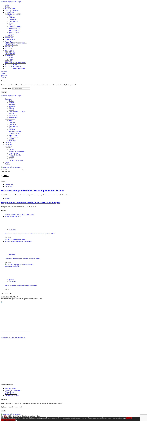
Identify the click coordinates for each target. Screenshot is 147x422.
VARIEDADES (10, 54)
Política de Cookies (15, 155)
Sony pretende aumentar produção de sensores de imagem (30, 202)
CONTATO (8, 61)
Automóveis (12, 115)
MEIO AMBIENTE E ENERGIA (16, 43)
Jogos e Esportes (14, 30)
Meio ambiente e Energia (17, 112)
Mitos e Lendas (13, 32)
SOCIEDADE (9, 50)
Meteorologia (13, 117)
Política (11, 101)
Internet (11, 110)
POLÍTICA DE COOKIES (13, 66)
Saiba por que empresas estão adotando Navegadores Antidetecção (21, 285)
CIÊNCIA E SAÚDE (12, 10)
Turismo (11, 34)
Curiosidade (12, 19)
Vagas (11, 57)
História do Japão (14, 28)
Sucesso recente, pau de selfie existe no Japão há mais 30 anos (32, 190)
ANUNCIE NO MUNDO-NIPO (15, 63)
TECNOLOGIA (10, 52)
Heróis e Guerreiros (15, 27)
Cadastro (11, 59)
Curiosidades (9, 184)
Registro (7, 7)
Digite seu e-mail (6, 88)
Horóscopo (12, 140)
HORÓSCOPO (10, 39)
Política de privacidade (8, 420)
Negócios (12, 104)
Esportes (11, 113)
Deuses (11, 23)
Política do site (13, 153)
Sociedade (12, 106)
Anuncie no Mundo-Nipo (17, 151)
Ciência (11, 108)
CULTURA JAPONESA (13, 14)
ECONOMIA (9, 36)
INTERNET (9, 41)
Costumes (12, 18)
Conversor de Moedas (16, 160)
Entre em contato (10, 388)
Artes (10, 16)
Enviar (3, 410)
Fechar (129, 418)
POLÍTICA (8, 48)
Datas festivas (13, 21)
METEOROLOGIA (11, 45)
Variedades (12, 229)
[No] (16, 420)
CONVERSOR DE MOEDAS (15, 68)
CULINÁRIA (9, 12)
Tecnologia (8, 186)
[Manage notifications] (5, 416)
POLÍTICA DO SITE (12, 64)
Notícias (7, 198)
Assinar (4, 92)
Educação (12, 25)
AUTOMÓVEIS (10, 9)
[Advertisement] (61, 367)
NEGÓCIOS (9, 46)
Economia (12, 102)
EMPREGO (9, 55)
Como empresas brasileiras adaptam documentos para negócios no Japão (22, 258)
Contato (11, 149)
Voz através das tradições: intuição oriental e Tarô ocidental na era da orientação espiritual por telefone (30, 233)
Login (7, 5)
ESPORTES (9, 37)
